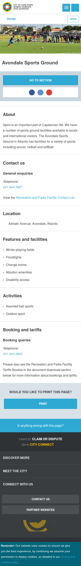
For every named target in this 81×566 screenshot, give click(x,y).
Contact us (41, 499)
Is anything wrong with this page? (40, 425)
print (43, 404)
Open (73, 19)
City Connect (42, 444)
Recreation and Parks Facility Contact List (45, 197)
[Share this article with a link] (49, 92)
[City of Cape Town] (17, 7)
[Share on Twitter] (40, 92)
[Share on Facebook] (32, 92)
